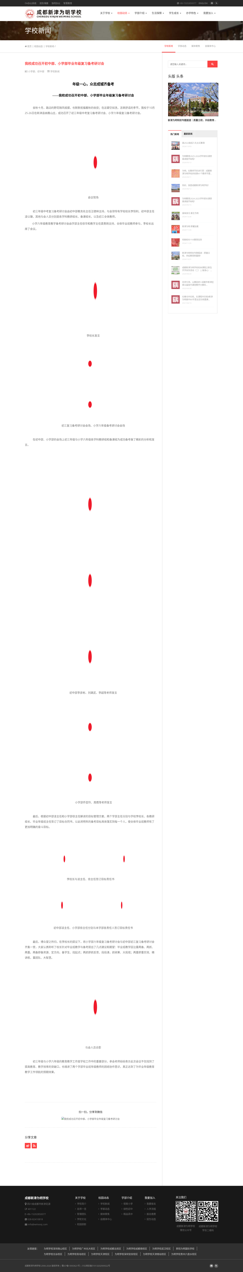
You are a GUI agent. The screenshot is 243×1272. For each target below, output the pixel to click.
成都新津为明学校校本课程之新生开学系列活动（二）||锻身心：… (197, 269)
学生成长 (174, 13)
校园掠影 (81, 1224)
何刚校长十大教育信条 (192, 239)
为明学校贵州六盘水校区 (184, 1254)
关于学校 (105, 13)
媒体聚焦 (195, 46)
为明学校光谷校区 (53, 1254)
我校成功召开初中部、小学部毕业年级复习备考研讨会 (64, 63)
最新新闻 (188, 134)
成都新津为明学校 (33, 1265)
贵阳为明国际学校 (185, 1248)
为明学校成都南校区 (136, 1248)
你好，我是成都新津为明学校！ (196, 185)
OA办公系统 (30, 3)
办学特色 (191, 13)
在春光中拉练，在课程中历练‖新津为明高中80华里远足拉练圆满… (197, 298)
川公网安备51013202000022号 (96, 1265)
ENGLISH (203, 3)
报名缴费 (151, 1213)
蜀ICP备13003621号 (71, 1265)
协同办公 (56, 3)
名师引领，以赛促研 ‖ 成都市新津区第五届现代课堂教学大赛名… (198, 283)
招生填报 (44, 3)
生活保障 (157, 13)
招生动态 (151, 1219)
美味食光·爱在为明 (190, 213)
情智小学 (128, 1203)
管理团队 (81, 1213)
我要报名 (151, 1203)
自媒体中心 (210, 46)
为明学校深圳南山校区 (55, 1248)
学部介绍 (140, 13)
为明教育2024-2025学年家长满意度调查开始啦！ (197, 200)
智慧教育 (67, 3)
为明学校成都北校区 (110, 1248)
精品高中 (128, 1213)
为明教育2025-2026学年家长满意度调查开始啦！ (197, 157)
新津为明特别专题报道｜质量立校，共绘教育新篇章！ (196, 254)
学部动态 (182, 46)
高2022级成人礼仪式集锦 (193, 143)
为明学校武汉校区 (161, 1248)
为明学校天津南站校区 (154, 1254)
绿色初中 (128, 1208)
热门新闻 (174, 134)
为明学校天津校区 (100, 1254)
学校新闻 (49, 46)
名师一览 (81, 1208)
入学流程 (151, 1208)
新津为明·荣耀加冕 (190, 226)
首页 (29, 46)
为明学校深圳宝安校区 (126, 1254)
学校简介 (81, 1203)
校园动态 (122, 13)
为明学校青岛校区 (76, 1254)
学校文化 (81, 1219)
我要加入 (208, 13)
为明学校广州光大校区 (83, 1248)
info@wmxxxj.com (38, 1224)
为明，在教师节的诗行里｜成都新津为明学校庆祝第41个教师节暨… (197, 172)
